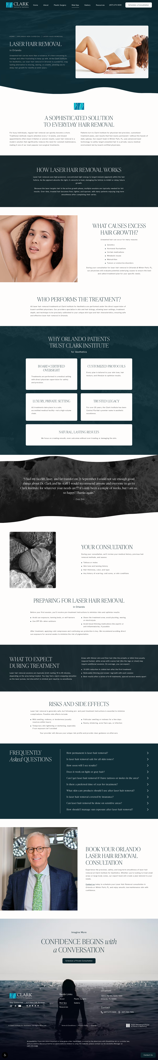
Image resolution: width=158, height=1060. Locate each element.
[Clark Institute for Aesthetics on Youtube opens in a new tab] (19, 1006)
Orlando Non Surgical (29, 36)
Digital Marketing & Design (140, 1025)
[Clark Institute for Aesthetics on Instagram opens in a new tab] (11, 1006)
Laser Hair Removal (53, 36)
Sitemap (93, 1025)
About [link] (45, 5)
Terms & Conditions (69, 1025)
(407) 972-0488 (32, 1046)
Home (12, 36)
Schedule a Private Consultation (79, 961)
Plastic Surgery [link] (60, 5)
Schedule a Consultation (138, 5)
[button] (5, 1055)
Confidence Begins (79, 942)
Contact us (90, 884)
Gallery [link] (87, 5)
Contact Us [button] (148, 1055)
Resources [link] (100, 5)
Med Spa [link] (75, 5)
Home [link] (35, 5)
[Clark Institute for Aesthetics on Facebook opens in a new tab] (15, 1006)
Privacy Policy (83, 1025)
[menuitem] (35, 5)
